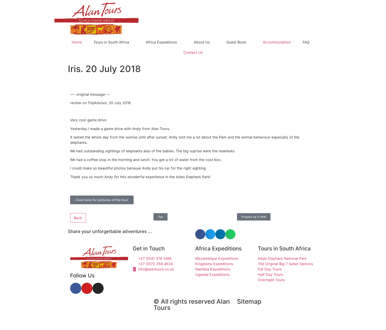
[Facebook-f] (75, 288)
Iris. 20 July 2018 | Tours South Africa (101, 305)
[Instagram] (98, 288)
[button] (200, 234)
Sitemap (249, 301)
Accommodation (277, 42)
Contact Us (193, 52)
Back (78, 218)
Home (77, 42)
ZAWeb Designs (126, 320)
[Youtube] (86, 288)
